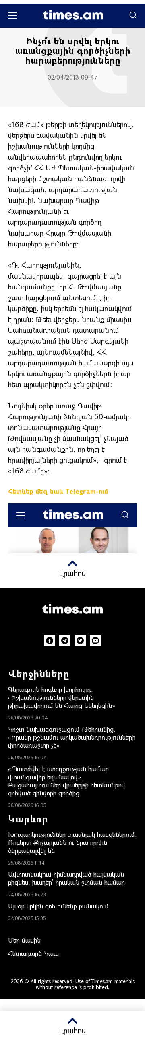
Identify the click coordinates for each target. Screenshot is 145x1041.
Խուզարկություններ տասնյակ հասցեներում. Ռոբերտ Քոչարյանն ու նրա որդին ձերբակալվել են (72, 842)
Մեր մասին (24, 940)
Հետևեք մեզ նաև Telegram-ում (58, 491)
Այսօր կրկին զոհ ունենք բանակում (58, 906)
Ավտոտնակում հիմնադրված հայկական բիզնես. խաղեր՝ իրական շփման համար (66, 878)
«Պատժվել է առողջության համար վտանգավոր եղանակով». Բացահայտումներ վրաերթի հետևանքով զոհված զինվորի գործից (66, 780)
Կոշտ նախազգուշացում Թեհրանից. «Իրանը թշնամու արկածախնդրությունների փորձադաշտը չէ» (71, 737)
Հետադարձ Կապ (33, 953)
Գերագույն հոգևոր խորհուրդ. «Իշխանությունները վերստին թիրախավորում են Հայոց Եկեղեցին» (61, 697)
